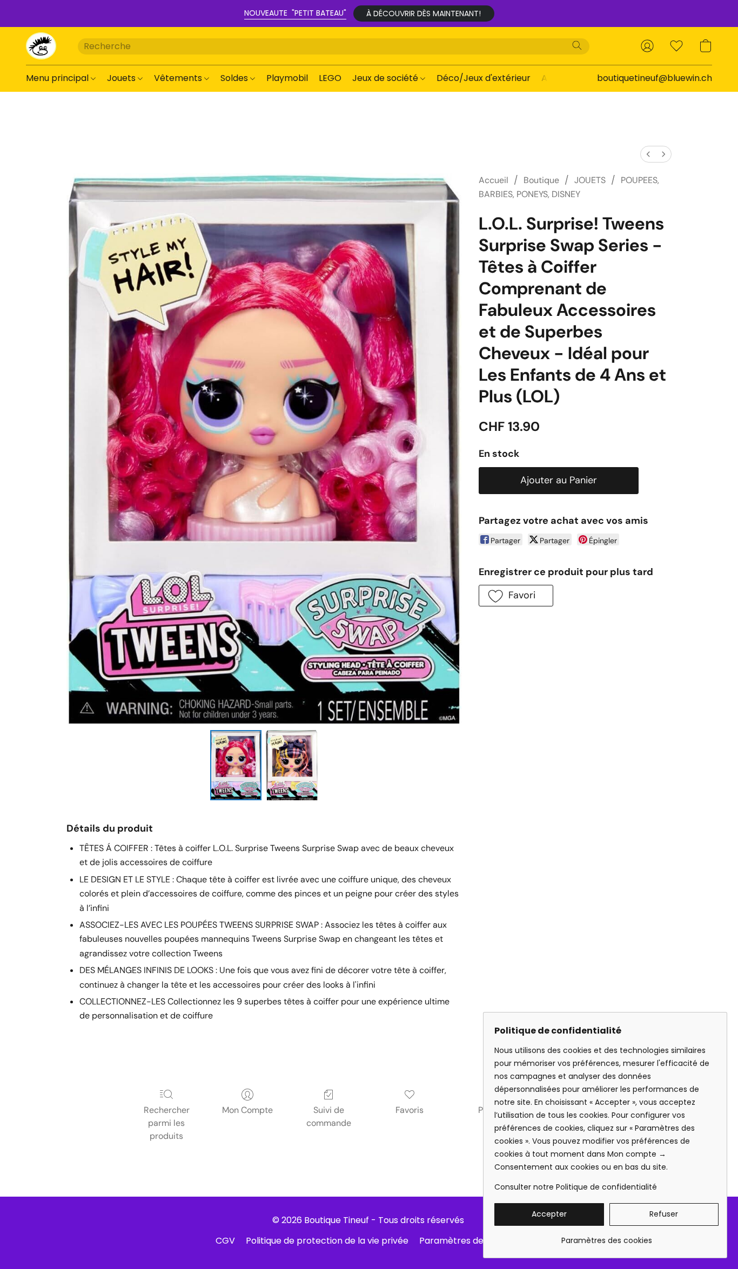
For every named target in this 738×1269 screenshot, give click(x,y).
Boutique (541, 180)
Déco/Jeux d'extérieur (484, 78)
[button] (423, 13)
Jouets (122, 78)
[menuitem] (648, 154)
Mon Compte (247, 1110)
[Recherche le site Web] (577, 45)
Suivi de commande (328, 1116)
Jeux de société (386, 78)
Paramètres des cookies (470, 1240)
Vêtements (179, 78)
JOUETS (590, 180)
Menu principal (58, 78)
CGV (225, 1240)
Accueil (493, 180)
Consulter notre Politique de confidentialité (575, 1187)
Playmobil (287, 78)
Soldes (235, 78)
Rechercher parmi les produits (167, 1123)
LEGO (330, 78)
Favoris (409, 1110)
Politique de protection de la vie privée (327, 1240)
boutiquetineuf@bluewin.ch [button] (654, 78)
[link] (606, 1236)
